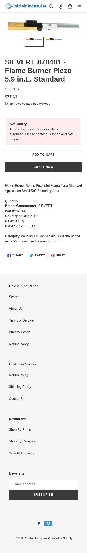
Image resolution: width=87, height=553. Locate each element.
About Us (16, 308)
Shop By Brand (20, 429)
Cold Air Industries (36, 538)
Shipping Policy (20, 387)
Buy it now (43, 167)
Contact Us (17, 398)
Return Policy (19, 375)
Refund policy (19, 344)
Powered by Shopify (60, 538)
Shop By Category (22, 441)
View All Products (21, 453)
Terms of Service (21, 320)
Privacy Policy (19, 332)
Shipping (11, 103)
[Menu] (79, 6)
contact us (43, 134)
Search (14, 297)
